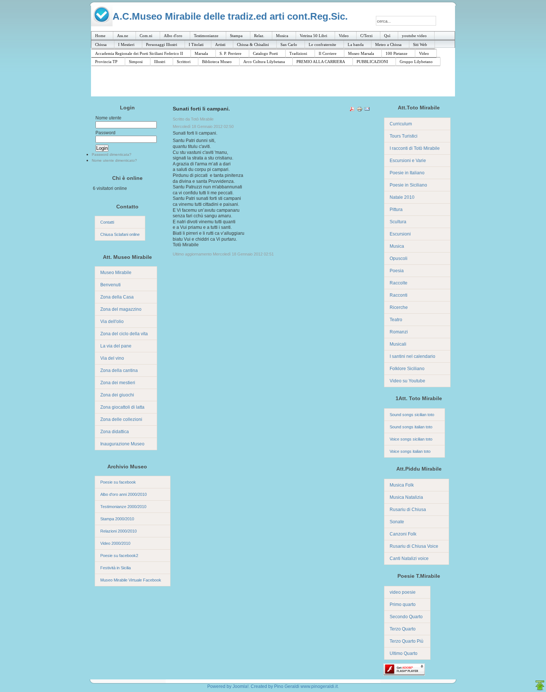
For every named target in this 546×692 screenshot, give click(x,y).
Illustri (159, 61)
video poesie (403, 592)
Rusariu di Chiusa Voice (414, 546)
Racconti (398, 295)
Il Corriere (328, 53)
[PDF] (352, 110)
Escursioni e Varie (408, 160)
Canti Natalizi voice (409, 558)
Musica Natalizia (406, 497)
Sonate (397, 521)
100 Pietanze (396, 53)
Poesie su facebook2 (119, 555)
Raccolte (398, 283)
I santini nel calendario (412, 356)
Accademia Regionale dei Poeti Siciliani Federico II (139, 53)
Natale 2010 (402, 197)
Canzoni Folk (403, 534)
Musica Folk (402, 485)
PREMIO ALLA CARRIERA (320, 61)
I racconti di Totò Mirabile (415, 148)
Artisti (220, 44)
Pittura (396, 209)
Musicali (398, 344)
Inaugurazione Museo (122, 443)
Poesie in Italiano (407, 172)
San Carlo (288, 44)
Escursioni (400, 234)
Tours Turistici (403, 136)
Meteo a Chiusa (388, 44)
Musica (282, 35)
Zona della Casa (117, 297)
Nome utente (108, 118)
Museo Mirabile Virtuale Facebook (130, 580)
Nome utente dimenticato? (114, 160)
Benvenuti (110, 284)
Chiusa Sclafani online (120, 234)
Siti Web (420, 44)
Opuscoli (398, 258)
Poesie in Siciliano (408, 185)
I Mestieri (126, 44)
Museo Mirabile (115, 272)
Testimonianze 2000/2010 (123, 506)
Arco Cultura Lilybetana (264, 61)
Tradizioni (298, 53)
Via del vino (112, 358)
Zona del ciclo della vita (124, 333)
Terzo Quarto (403, 629)
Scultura (398, 221)
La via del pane (115, 346)
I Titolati (196, 44)
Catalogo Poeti (265, 53)
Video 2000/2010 (115, 543)
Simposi (136, 61)
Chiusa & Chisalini (253, 44)
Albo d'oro (173, 35)
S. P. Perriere (230, 53)
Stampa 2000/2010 (117, 519)
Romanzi (399, 332)
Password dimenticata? (111, 154)
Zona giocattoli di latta (122, 407)
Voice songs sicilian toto (411, 439)
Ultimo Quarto (403, 653)
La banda (356, 44)
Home (100, 35)
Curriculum (401, 123)
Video (344, 35)
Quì (387, 35)
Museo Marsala (361, 53)
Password (105, 132)
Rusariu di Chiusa (408, 509)
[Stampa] (360, 110)
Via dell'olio (112, 321)
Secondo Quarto (406, 616)
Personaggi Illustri (161, 44)
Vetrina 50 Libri (313, 35)
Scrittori (184, 61)
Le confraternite (322, 44)
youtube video (414, 35)
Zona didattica (114, 431)
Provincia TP (106, 61)
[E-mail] (367, 110)
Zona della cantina (119, 370)
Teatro (396, 319)
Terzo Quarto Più (406, 641)
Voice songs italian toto (410, 451)
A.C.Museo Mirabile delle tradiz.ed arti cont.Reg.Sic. (230, 16)
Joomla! (240, 686)
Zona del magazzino (121, 309)
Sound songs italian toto (411, 427)
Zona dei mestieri (117, 382)
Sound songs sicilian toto (412, 414)
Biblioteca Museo (217, 61)
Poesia (397, 270)
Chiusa (101, 44)
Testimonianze (206, 35)
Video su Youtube (407, 380)
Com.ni (146, 35)
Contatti (107, 222)
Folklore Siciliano (407, 368)
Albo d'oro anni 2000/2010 (123, 494)
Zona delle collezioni (121, 419)
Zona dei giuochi (117, 395)
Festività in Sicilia (115, 568)
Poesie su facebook (118, 482)
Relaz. (259, 35)
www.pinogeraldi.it (319, 686)
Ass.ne (122, 35)
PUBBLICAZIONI (372, 61)
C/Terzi (366, 35)
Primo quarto (403, 604)
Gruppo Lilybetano (416, 61)
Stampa (236, 35)
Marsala (201, 53)
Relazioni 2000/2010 (118, 531)
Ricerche (399, 307)
